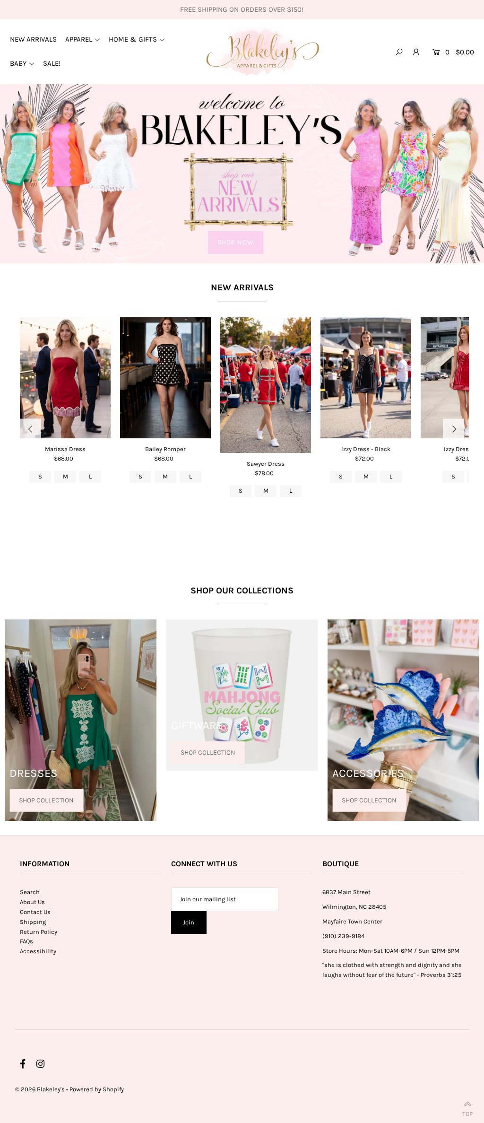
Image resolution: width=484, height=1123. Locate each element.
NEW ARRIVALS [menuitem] (33, 39)
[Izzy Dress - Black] (365, 377)
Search (30, 892)
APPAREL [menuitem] (78, 39)
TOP (467, 1112)
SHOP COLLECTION (46, 800)
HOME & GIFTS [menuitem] (133, 39)
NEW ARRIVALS (242, 287)
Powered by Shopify (96, 1089)
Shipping (33, 921)
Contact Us (35, 911)
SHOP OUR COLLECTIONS (242, 590)
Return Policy (38, 931)
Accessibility (38, 951)
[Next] (453, 429)
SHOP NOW (235, 242)
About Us (32, 901)
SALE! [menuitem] (51, 63)
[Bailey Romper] (165, 377)
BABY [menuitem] (18, 63)
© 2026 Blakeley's (40, 1089)
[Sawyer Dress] (265, 385)
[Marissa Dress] (65, 377)
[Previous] (30, 429)
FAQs (26, 941)
